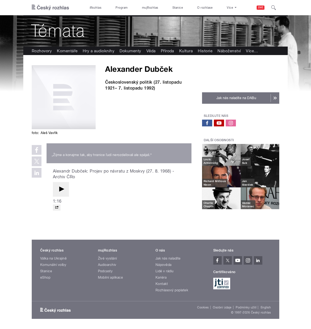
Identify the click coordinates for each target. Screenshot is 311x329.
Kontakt (162, 284)
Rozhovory (42, 50)
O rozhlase (205, 7)
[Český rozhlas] (50, 7)
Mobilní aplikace (110, 277)
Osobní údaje (222, 307)
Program (122, 7)
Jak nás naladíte (168, 258)
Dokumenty (130, 50)
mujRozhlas (150, 7)
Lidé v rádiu (165, 271)
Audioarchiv (107, 265)
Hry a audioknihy (99, 50)
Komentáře (67, 50)
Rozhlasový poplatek (172, 290)
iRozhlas (96, 7)
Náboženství (229, 50)
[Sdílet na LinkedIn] (36, 173)
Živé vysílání (107, 258)
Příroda (167, 50)
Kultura (186, 50)
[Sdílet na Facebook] (36, 150)
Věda (151, 50)
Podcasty (105, 271)
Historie (205, 50)
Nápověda (164, 265)
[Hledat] (273, 7)
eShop (45, 277)
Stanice (177, 7)
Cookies (203, 307)
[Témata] (155, 31)
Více (252, 50)
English (266, 307)
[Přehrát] (61, 189)
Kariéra (161, 277)
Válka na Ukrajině (53, 258)
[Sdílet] (57, 208)
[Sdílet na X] (36, 161)
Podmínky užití (246, 307)
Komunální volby (53, 265)
